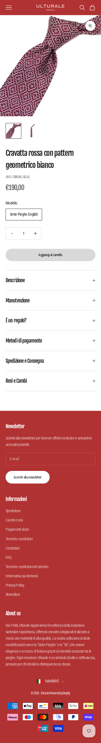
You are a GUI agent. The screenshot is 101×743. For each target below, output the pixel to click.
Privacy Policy (15, 585)
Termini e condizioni (19, 539)
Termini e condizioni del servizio (27, 566)
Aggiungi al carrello (50, 255)
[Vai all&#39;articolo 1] (13, 131)
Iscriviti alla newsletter (28, 477)
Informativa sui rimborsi (22, 576)
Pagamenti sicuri (17, 529)
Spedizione (13, 511)
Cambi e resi (14, 520)
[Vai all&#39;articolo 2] (31, 131)
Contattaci (13, 548)
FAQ (8, 557)
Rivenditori (13, 594)
